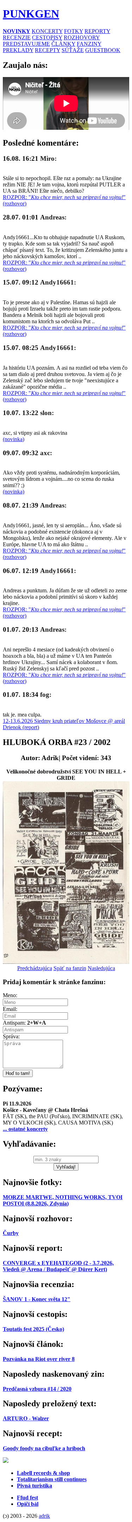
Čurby (11, 1233)
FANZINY (89, 44)
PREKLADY (18, 50)
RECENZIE (17, 37)
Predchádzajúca (34, 968)
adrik (44, 1516)
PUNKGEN (31, 13)
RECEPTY (47, 50)
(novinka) (13, 439)
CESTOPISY (47, 37)
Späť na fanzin (70, 968)
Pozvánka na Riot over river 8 (39, 1359)
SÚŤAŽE (73, 50)
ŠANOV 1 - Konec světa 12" (36, 1299)
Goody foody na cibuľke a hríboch (44, 1448)
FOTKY (73, 31)
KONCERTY (47, 31)
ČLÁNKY (63, 44)
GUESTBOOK (102, 50)
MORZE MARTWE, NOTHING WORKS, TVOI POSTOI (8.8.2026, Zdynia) (62, 1200)
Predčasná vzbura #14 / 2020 (37, 1389)
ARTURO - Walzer (26, 1418)
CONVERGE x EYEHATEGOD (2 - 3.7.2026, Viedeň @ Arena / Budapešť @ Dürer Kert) (58, 1266)
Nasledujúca (101, 968)
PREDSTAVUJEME (26, 44)
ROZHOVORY (82, 37)
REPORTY (97, 31)
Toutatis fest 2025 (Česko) (33, 1329)
